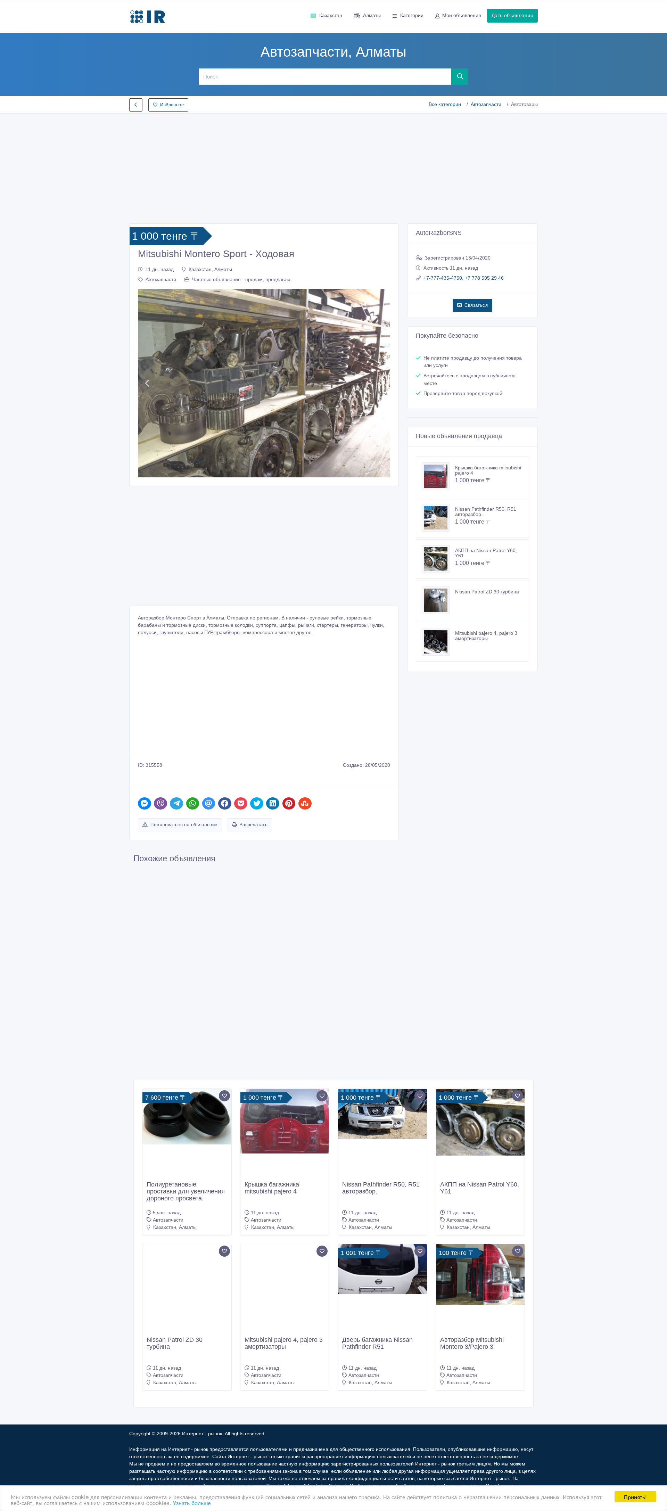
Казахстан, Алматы (210, 269)
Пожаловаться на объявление (183, 824)
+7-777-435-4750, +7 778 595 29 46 (463, 278)
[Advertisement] (333, 166)
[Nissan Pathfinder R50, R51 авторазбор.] (438, 518)
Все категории (445, 104)
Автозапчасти (486, 104)
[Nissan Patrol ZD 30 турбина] (438, 600)
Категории (411, 15)
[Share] (144, 803)
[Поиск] (460, 76)
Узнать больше (192, 1502)
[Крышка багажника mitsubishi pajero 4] (438, 476)
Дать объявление (512, 15)
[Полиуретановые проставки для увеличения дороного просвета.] (186, 1116)
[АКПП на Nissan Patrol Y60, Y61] (438, 559)
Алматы (372, 15)
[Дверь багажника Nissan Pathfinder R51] (382, 1269)
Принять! (635, 1496)
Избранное (172, 104)
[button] (147, 383)
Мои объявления (461, 15)
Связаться (476, 305)
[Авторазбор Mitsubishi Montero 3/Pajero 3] (480, 1274)
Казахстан (330, 15)
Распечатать (253, 824)
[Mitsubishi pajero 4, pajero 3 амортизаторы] (438, 642)
